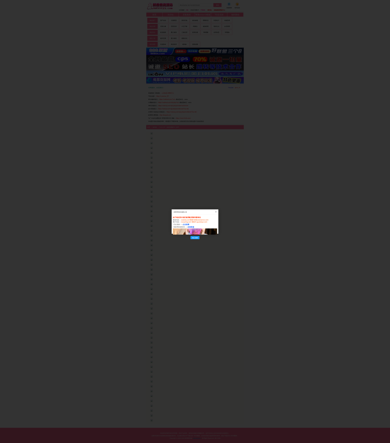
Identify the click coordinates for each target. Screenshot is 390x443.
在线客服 (191, 227)
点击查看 (186, 224)
